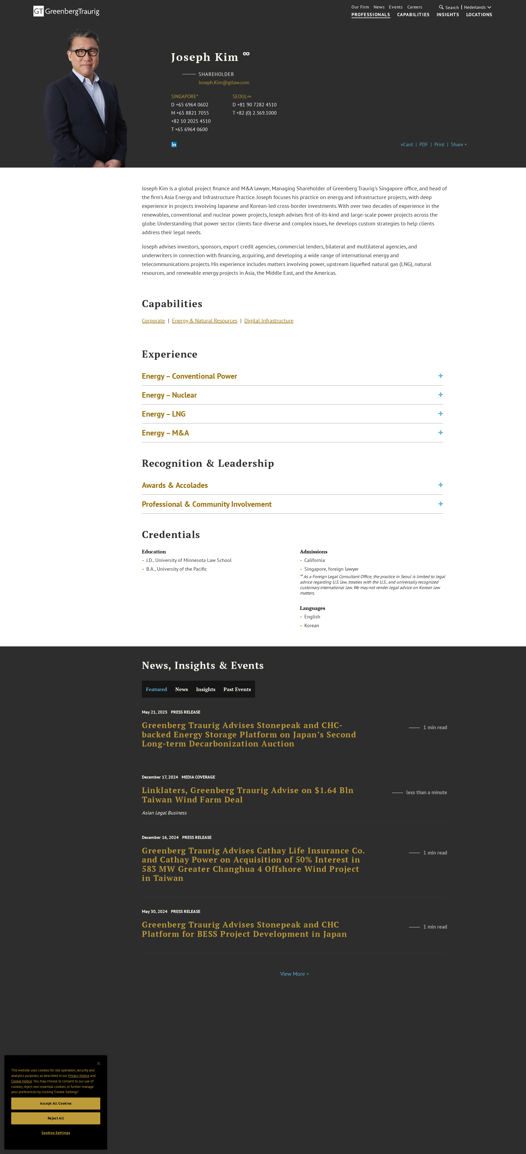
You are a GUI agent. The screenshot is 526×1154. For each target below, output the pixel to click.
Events (396, 6)
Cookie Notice (21, 1081)
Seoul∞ (242, 96)
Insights (448, 15)
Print (439, 144)
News (379, 6)
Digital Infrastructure (268, 320)
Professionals (370, 15)
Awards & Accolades (175, 485)
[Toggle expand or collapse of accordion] (440, 376)
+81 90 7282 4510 (257, 104)
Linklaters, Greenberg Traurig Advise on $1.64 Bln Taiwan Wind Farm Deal (248, 795)
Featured (156, 689)
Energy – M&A (165, 433)
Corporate (153, 320)
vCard (407, 144)
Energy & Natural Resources (204, 320)
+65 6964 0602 (192, 104)
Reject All (56, 1118)
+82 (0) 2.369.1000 (256, 113)
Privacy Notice (78, 1075)
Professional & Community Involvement (207, 504)
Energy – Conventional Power (189, 376)
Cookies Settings (56, 1132)
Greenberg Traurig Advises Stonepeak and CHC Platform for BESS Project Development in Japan (244, 929)
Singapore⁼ (184, 96)
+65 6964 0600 (191, 129)
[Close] (98, 1063)
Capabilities (413, 15)
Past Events (237, 689)
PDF (423, 144)
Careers (414, 6)
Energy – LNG (163, 414)
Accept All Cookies (56, 1103)
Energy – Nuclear (169, 395)
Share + (459, 144)
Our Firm (360, 6)
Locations (479, 15)
